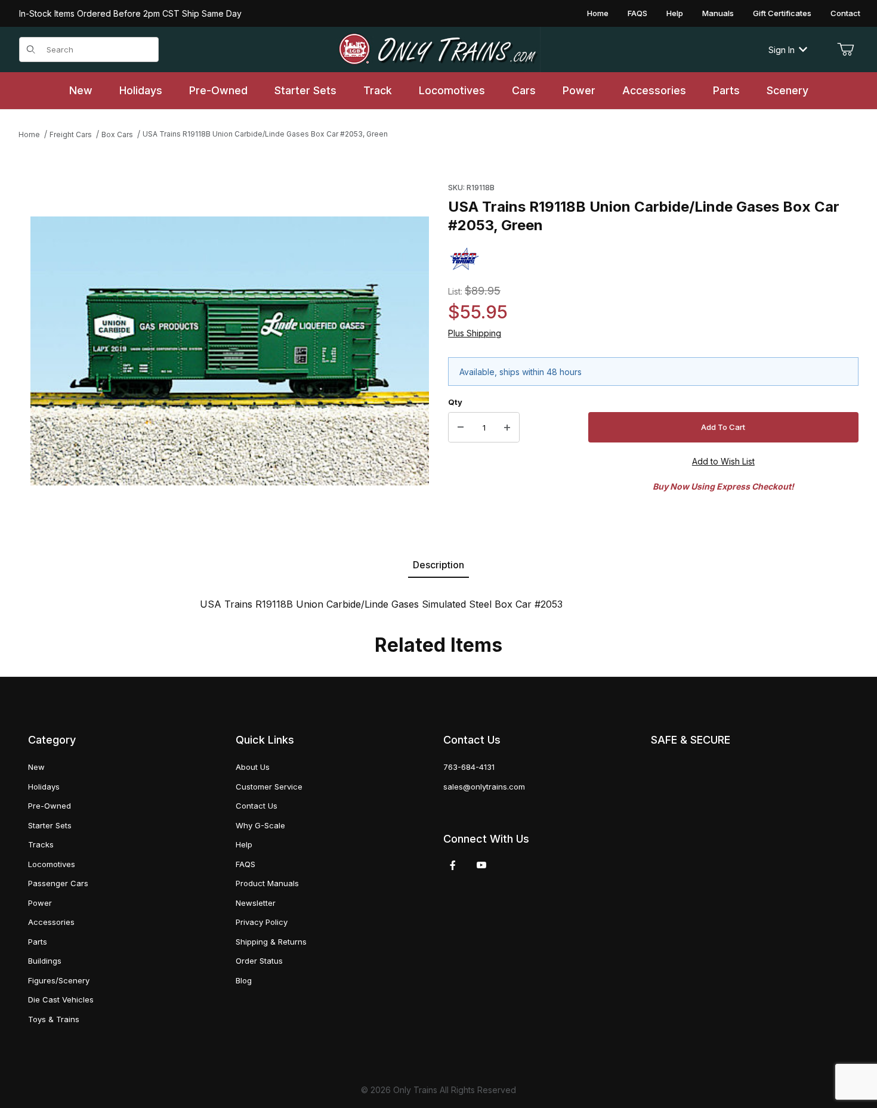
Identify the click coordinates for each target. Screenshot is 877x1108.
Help (674, 13)
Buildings (44, 960)
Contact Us (256, 805)
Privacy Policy (262, 922)
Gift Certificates (782, 13)
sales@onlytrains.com (484, 786)
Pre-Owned (49, 805)
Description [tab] (438, 565)
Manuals (718, 13)
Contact (845, 13)
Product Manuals (267, 883)
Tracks (41, 844)
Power (40, 903)
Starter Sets (50, 825)
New (36, 767)
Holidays (44, 786)
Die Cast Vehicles (61, 999)
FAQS (637, 13)
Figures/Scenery (58, 980)
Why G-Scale (260, 825)
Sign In (781, 50)
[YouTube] (481, 865)
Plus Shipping (474, 333)
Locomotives (51, 864)
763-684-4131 (469, 767)
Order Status (259, 960)
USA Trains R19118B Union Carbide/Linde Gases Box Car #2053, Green (265, 133)
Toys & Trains (53, 1019)
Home (598, 13)
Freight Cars (71, 134)
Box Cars (117, 134)
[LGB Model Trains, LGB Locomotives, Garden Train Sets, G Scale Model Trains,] (438, 49)
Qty (455, 402)
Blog (244, 980)
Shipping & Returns (271, 941)
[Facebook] (452, 865)
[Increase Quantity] (507, 427)
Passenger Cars (58, 883)
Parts (37, 941)
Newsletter (256, 903)
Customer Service (269, 786)
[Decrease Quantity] (461, 427)
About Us (253, 767)
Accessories (51, 922)
